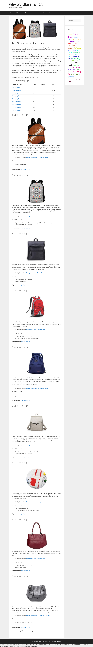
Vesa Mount (76, 67)
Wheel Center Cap (74, 44)
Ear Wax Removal (74, 74)
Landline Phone (76, 39)
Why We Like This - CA (26, 4)
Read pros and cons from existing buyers (37, 157)
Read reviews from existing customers (36, 502)
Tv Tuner (77, 48)
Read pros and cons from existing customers (38, 273)
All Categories (19, 12)
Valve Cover (71, 69)
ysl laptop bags (25, 169)
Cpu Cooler (71, 60)
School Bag (76, 58)
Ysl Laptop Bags (16, 87)
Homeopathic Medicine (74, 78)
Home (11, 12)
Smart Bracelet (76, 52)
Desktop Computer (72, 79)
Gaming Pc (70, 34)
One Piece (73, 72)
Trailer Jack (71, 54)
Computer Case (73, 41)
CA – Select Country (29, 12)
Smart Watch (72, 50)
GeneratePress (57, 641)
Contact (49, 12)
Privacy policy (42, 12)
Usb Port (71, 46)
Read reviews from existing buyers (35, 329)
